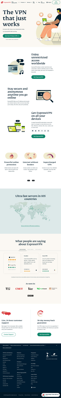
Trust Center (19, 376)
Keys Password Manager (22, 363)
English (49, 2)
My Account (42, 2)
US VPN (4, 380)
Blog (39, 2)
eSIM (18, 367)
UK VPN (4, 382)
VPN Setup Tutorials (35, 365)
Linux (4, 363)
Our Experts (19, 383)
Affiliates (32, 358)
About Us (18, 374)
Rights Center (19, 378)
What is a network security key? (15, 345)
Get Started (56, 2)
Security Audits (20, 380)
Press (18, 385)
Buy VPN (32, 371)
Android (4, 362)
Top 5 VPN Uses (34, 382)
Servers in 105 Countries (7, 378)
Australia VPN (5, 385)
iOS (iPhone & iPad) (6, 360)
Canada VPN (5, 383)
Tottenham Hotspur (34, 354)
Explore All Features (21, 354)
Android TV (5, 371)
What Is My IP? (34, 378)
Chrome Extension (6, 372)
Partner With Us (34, 356)
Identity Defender (20, 369)
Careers (18, 387)
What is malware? (6, 345)
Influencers (33, 360)
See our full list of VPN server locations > (30, 225)
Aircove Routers (20, 365)
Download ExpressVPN (7, 354)
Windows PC (5, 358)
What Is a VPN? (34, 376)
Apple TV (4, 367)
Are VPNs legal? (25, 345)
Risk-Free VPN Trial (20, 356)
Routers (4, 365)
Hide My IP (33, 380)
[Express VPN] (6, 2)
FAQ (32, 367)
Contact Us (33, 369)
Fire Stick (4, 369)
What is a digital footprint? (7, 347)
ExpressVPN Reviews (21, 382)
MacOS (4, 356)
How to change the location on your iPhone (37, 345)
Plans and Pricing (20, 358)
